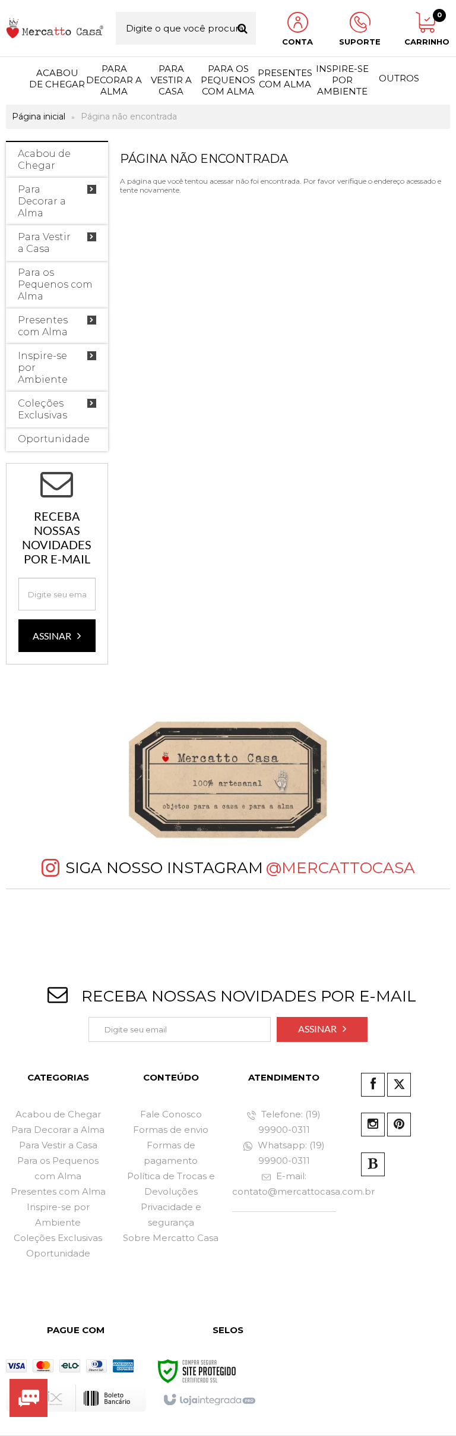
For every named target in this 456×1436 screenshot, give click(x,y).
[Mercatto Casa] (55, 28)
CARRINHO (425, 29)
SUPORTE (360, 41)
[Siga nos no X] (399, 1085)
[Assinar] (57, 635)
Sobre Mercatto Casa (170, 1237)
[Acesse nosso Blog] (373, 1164)
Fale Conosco (171, 1114)
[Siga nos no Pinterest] (399, 1124)
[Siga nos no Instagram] (373, 1124)
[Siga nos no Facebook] (373, 1085)
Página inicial (38, 116)
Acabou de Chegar (58, 1114)
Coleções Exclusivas (58, 1237)
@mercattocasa (340, 867)
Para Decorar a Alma (57, 1129)
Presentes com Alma (58, 1191)
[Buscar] (242, 28)
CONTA (297, 41)
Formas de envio (170, 1129)
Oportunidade (58, 1253)
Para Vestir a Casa (58, 1145)
